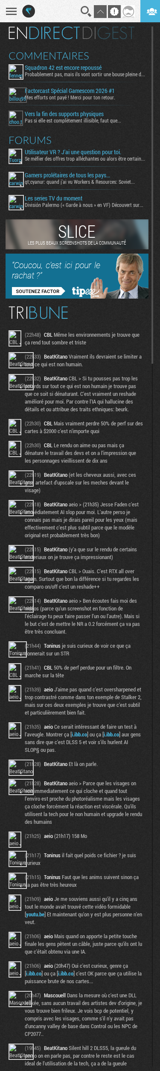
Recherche (86, 11)
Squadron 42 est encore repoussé (63, 67)
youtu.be (35, 914)
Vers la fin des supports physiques (64, 114)
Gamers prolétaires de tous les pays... (67, 175)
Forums (30, 140)
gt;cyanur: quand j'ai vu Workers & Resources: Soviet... (80, 182)
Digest (108, 33)
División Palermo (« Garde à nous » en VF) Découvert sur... (84, 205)
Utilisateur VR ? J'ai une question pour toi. (73, 152)
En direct (44, 33)
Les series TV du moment (53, 198)
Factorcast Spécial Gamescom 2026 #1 (70, 90)
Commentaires (49, 55)
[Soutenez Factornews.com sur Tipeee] (77, 296)
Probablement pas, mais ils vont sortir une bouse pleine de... (85, 74)
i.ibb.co (79, 734)
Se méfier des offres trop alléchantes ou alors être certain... (85, 159)
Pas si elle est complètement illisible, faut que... (73, 120)
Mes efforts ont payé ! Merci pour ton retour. (70, 97)
